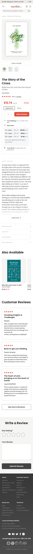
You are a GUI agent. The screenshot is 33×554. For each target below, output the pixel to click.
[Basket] (30, 7)
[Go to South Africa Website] (25, 542)
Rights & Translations (8, 490)
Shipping (19, 483)
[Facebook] (20, 534)
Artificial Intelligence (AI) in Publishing (14, 528)
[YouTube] (13, 534)
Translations (6, 508)
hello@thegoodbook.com (11, 538)
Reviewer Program (8, 513)
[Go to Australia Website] (17, 542)
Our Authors (6, 485)
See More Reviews (16, 407)
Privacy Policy (20, 508)
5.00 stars (6, 96)
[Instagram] (23, 534)
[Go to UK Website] (9, 542)
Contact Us (20, 480)
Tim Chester (5, 93)
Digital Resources (7, 510)
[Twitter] (16, 534)
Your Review (7, 442)
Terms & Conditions (22, 510)
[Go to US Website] (13, 542)
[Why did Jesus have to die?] (14, 271)
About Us (5, 480)
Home (4, 16)
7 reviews (18, 97)
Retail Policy (20, 495)
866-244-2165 (26, 538)
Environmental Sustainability (11, 526)
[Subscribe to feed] (9, 534)
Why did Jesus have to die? (12, 285)
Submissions (6, 488)
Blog (3, 505)
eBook (19, 108)
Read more (15, 218)
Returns (18, 485)
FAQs (18, 497)
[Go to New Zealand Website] (21, 542)
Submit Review (16, 466)
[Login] (27, 7)
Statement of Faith (8, 483)
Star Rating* (7, 431)
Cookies (19, 505)
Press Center (6, 515)
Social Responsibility (8, 524)
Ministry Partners (21, 492)
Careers (4, 492)
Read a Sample (16, 63)
